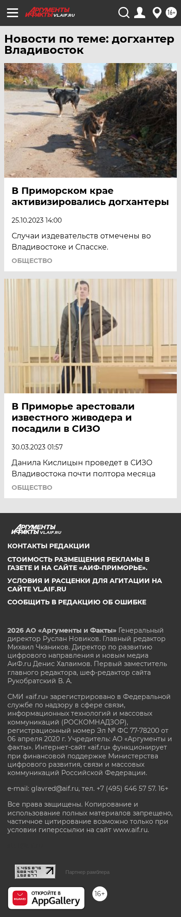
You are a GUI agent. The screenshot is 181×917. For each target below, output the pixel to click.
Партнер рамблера (87, 872)
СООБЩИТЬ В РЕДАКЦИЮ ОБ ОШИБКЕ (76, 602)
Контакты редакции (48, 546)
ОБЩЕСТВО (32, 260)
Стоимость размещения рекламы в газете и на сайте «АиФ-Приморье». (78, 563)
